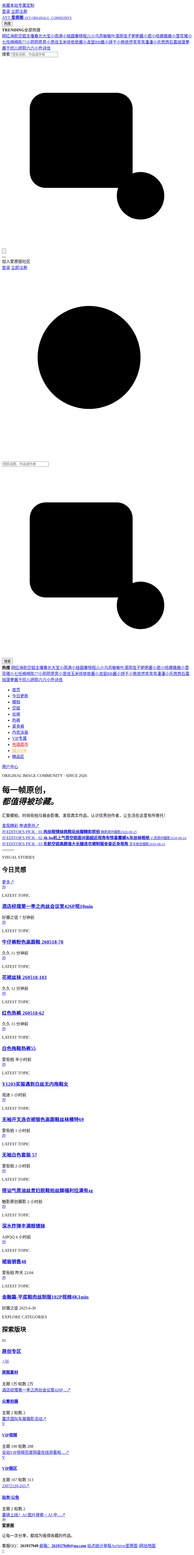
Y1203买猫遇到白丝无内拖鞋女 (35, 1084)
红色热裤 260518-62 (23, 1013)
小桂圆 (69, 36)
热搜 (7, 24)
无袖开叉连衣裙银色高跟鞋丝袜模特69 (43, 1119)
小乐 (157, 42)
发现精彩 (10, 826)
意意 (42, 42)
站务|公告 (10, 1497)
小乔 (38, 48)
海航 (14, 36)
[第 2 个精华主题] (8, 850)
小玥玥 (32, 42)
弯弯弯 (139, 42)
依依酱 (77, 42)
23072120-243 (16, 1486)
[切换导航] (4, 257)
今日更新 (20, 696)
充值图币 (20, 744)
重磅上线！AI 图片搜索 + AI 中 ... (33, 1515)
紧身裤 (18, 726)
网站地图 (147, 1546)
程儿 (87, 36)
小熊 (121, 42)
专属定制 (26, 5)
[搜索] (4, 251)
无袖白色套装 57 (19, 1155)
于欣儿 (12, 48)
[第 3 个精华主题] (12, 850)
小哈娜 (158, 36)
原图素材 (10, 1372)
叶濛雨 (117, 36)
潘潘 (149, 42)
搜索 (6, 54)
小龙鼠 (89, 42)
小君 (147, 36)
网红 (6, 36)
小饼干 (111, 42)
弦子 (127, 36)
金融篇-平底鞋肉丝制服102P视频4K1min (45, 1297)
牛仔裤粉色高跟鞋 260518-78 (32, 942)
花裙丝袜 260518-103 (24, 977)
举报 (107, 1546)
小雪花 (178, 36)
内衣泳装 (20, 732)
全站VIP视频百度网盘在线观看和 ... (35, 1452)
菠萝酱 (12, 680)
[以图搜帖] (97, 246)
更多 (8, 882)
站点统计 (95, 1546)
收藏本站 (10, 5)
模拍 (16, 702)
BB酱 (100, 42)
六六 (30, 48)
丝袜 (16, 714)
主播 (30, 36)
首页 (16, 690)
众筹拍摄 (10, 1401)
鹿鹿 (168, 36)
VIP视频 (9, 1435)
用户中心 (10, 767)
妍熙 (22, 48)
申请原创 (29, 826)
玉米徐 (65, 42)
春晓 (79, 36)
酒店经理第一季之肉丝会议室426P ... (36, 1390)
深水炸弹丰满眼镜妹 (23, 1226)
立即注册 (19, 11)
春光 (38, 36)
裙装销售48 (14, 1261)
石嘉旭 (175, 42)
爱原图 (132, 1546)
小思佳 (52, 42)
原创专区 (11, 1351)
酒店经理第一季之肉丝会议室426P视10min (47, 906)
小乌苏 (97, 36)
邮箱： (62, 1546)
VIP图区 (9, 1468)
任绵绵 (12, 42)
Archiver (118, 1546)
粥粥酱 (137, 36)
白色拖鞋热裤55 (19, 1048)
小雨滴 (57, 36)
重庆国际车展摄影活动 (24, 1419)
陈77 (22, 42)
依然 (129, 42)
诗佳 (46, 48)
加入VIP (19, 750)
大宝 (46, 36)
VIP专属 (19, 738)
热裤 (16, 720)
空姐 (22, 36)
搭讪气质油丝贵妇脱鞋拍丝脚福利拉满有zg (47, 1190)
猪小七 (12, 674)
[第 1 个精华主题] (4, 850)
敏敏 (107, 36)
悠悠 (165, 42)
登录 (6, 11)
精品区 (18, 756)
